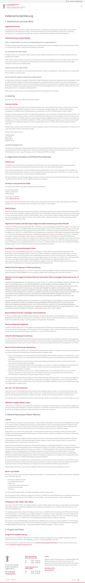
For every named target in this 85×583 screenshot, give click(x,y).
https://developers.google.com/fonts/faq (46, 543)
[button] (82, 6)
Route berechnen (49, 570)
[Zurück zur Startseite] (14, 6)
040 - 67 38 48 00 (10, 572)
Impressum (7, 579)
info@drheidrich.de (79, 1)
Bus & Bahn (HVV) (50, 568)
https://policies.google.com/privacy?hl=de (21, 545)
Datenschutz (13, 579)
